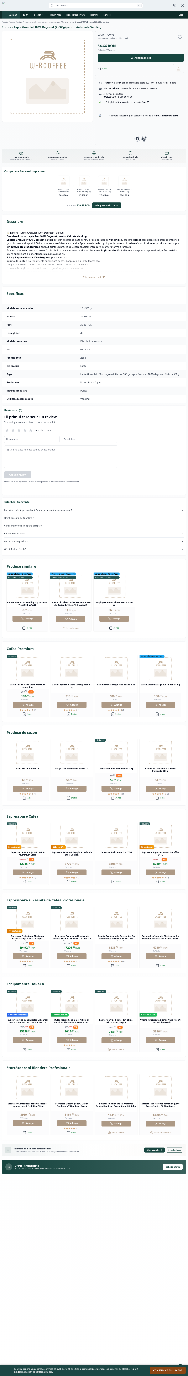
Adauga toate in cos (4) (106, 205)
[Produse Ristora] (178, 68)
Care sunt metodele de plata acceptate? (23, 525)
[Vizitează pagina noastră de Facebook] (137, 139)
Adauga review (17, 474)
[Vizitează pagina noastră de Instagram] (144, 139)
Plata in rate (55, 14)
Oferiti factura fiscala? (15, 549)
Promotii (94, 14)
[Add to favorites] (180, 37)
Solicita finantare (169, 115)
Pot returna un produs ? (16, 541)
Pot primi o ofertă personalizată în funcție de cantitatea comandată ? (38, 510)
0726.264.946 (118, 96)
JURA (25, 14)
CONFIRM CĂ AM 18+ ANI (167, 1370)
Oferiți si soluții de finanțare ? (18, 517)
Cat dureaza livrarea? (14, 533)
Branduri (38, 14)
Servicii (107, 14)
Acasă (4, 22)
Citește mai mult (94, 277)
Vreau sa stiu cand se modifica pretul (113, 38)
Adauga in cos (143, 57)
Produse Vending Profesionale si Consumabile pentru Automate (34, 22)
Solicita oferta (174, 1150)
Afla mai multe (153, 1150)
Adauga (29, 618)
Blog (181, 14)
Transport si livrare (75, 14)
